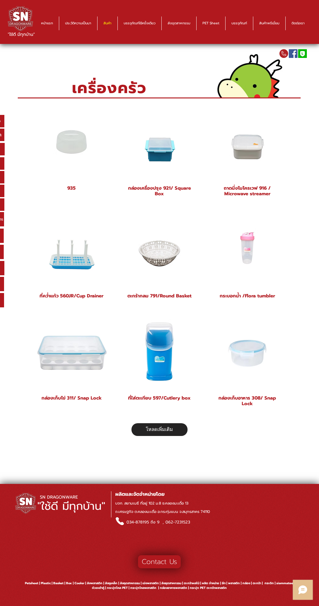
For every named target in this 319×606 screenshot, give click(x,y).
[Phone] (119, 521)
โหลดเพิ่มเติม (159, 429)
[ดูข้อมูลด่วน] (71, 141)
